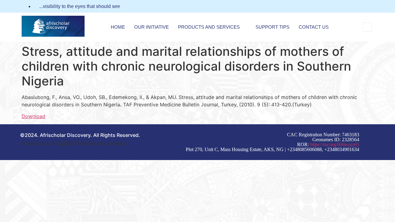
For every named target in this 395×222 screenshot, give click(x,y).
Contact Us (314, 27)
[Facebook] (360, 6)
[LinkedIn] (371, 6)
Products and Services (209, 27)
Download (33, 116)
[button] (367, 27)
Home (118, 27)
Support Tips (272, 27)
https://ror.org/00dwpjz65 (334, 144)
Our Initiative (151, 27)
